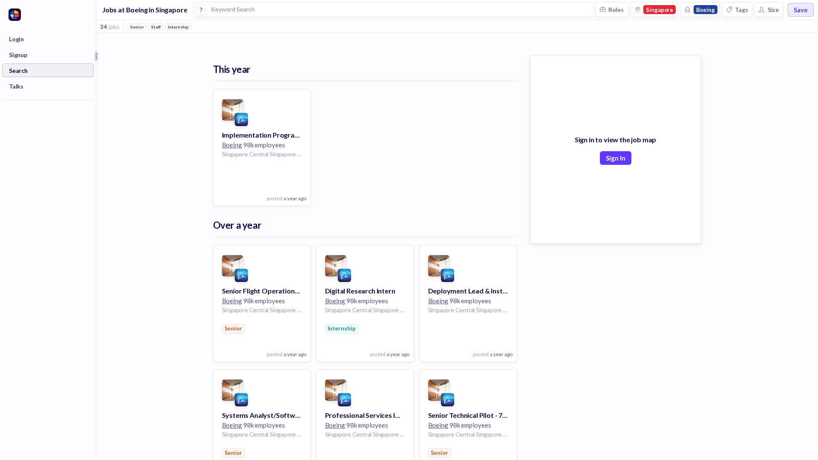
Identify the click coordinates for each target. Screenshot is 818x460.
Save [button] (801, 10)
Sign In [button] (615, 158)
